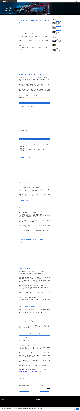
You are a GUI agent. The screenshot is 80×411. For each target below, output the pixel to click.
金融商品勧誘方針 (4, 405)
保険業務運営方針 (13, 405)
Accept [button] (77, 409)
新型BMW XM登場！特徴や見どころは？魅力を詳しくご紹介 (24, 391)
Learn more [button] (3, 409)
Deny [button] (74, 409)
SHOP (19, 399)
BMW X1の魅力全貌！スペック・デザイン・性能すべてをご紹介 (30, 371)
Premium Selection (37, 399)
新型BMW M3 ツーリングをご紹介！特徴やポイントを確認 (44, 391)
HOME (3, 399)
